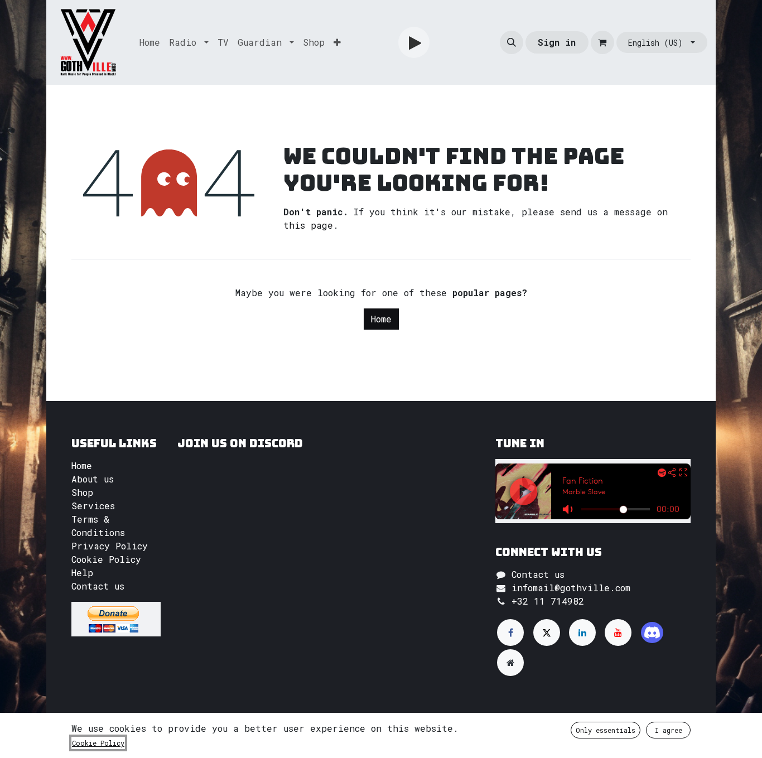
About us (92, 479)
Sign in (557, 42)
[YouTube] (618, 632)
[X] (546, 632)
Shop (82, 492)
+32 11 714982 (548, 601)
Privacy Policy (109, 546)
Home (381, 319)
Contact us (97, 586)
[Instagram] (652, 632)
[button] (511, 42)
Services (93, 505)
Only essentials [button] (605, 730)
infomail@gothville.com (571, 587)
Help (82, 572)
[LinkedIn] (582, 632)
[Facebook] (510, 632)
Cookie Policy (106, 559)
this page (308, 225)
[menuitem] (150, 42)
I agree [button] (668, 730)
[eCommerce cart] (602, 42)
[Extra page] (510, 662)
